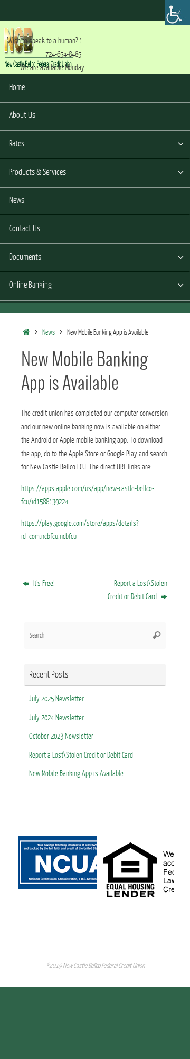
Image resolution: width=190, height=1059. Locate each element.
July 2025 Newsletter (56, 699)
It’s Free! (43, 583)
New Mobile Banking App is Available (76, 774)
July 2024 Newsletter (56, 718)
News (48, 332)
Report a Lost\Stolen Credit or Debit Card (137, 590)
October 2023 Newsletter (61, 736)
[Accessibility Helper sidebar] (177, 12)
